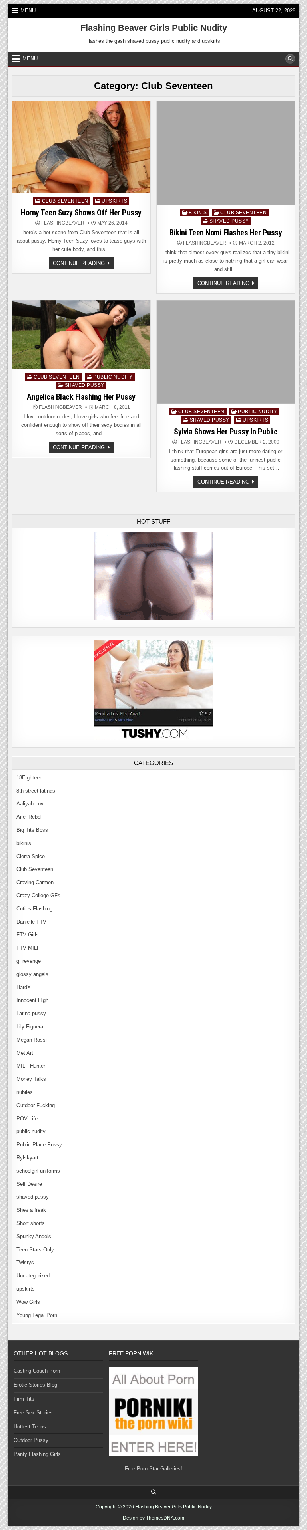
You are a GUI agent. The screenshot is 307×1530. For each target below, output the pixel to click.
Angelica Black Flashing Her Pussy (81, 397)
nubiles (24, 1092)
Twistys (25, 1262)
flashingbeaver (62, 223)
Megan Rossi (31, 1040)
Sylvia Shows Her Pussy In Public (225, 431)
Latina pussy (31, 1013)
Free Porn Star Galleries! (153, 1469)
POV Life (27, 1119)
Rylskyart (27, 1158)
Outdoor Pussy (31, 1440)
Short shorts (30, 1223)
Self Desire (29, 1184)
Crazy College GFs (38, 895)
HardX (23, 987)
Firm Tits (24, 1399)
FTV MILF (28, 948)
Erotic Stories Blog (35, 1385)
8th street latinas (35, 791)
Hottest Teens (30, 1427)
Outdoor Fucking (35, 1105)
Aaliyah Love (31, 804)
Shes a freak (31, 1210)
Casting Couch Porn (37, 1371)
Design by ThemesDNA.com (153, 1518)
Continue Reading (83, 264)
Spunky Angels (33, 1236)
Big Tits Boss (32, 830)
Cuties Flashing (34, 909)
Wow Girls (28, 1302)
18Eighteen (29, 778)
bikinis (198, 212)
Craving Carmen (35, 882)
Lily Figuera (29, 1027)
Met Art (24, 1053)
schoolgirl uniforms (38, 1171)
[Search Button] (290, 59)
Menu (28, 11)
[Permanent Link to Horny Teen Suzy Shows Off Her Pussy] (81, 147)
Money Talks (31, 1079)
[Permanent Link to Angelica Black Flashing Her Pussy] (81, 334)
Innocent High (32, 1000)
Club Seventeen (65, 201)
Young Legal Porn (36, 1315)
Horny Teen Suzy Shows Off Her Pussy (81, 212)
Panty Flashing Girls (37, 1454)
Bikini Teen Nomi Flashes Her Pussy (225, 232)
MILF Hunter (30, 1066)
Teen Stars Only (35, 1250)
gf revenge (28, 961)
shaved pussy (229, 221)
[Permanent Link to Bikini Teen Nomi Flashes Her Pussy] (226, 153)
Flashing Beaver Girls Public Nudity (153, 28)
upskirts (114, 201)
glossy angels (32, 974)
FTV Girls (27, 935)
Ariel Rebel (29, 817)
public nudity (113, 377)
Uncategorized (33, 1276)
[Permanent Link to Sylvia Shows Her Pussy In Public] (226, 352)
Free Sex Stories (33, 1413)
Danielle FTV (31, 922)
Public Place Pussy (39, 1145)
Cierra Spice (30, 856)
